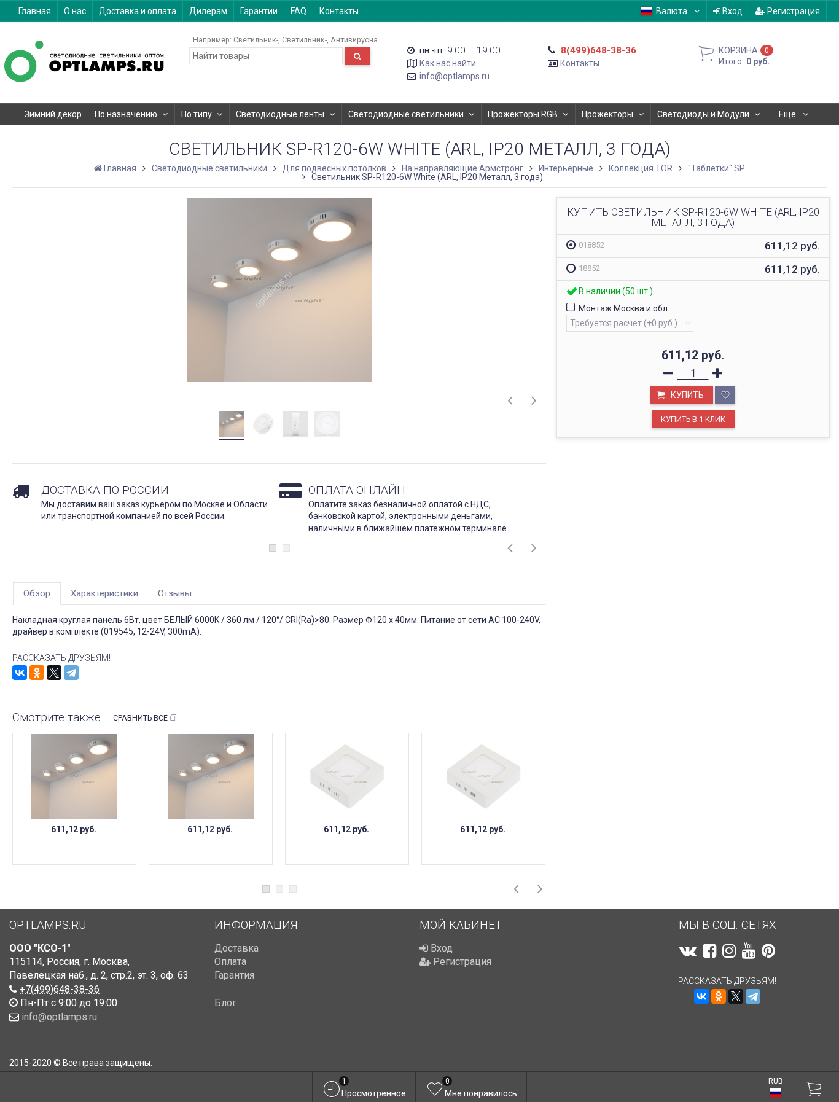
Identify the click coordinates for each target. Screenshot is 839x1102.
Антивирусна (354, 39)
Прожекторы (607, 114)
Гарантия (234, 975)
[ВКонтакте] (19, 672)
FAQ (298, 11)
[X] (54, 672)
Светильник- (255, 39)
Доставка (236, 948)
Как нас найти (447, 63)
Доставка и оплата (137, 11)
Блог (225, 1003)
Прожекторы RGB (523, 114)
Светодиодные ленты (280, 114)
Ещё (788, 114)
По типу (196, 114)
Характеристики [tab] (104, 593)
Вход (731, 11)
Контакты (339, 11)
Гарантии (259, 11)
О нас (75, 11)
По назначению (126, 114)
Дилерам (208, 11)
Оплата (230, 961)
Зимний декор (53, 114)
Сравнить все (140, 717)
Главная (34, 11)
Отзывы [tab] (175, 593)
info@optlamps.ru (454, 76)
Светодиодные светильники (406, 114)
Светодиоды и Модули (703, 114)
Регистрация (792, 11)
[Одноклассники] (36, 672)
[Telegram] (71, 672)
